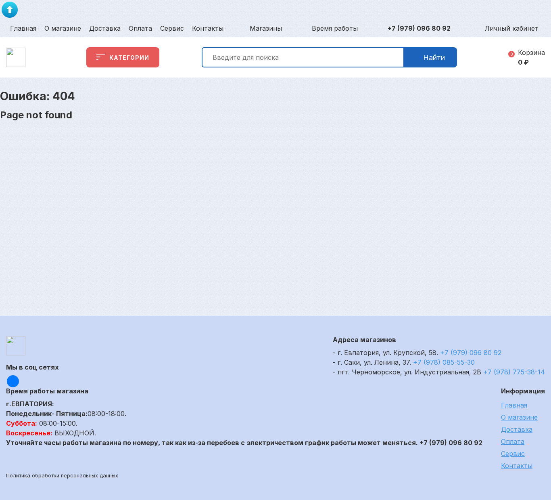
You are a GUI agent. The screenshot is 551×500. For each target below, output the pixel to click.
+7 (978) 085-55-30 (444, 362)
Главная (23, 28)
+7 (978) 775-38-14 (514, 372)
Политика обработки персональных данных (62, 476)
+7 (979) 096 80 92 (419, 28)
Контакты (207, 28)
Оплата (140, 28)
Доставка (105, 28)
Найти (434, 57)
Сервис (172, 28)
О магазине (62, 28)
